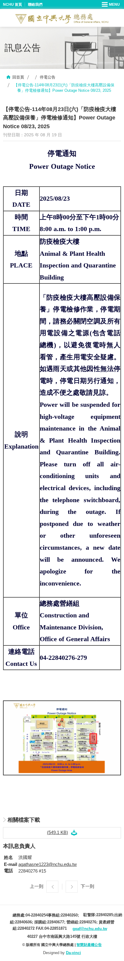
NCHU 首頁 (12, 4)
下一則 (87, 886)
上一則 (36, 886)
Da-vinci (73, 952)
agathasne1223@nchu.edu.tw (47, 864)
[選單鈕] (111, 4)
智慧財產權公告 (89, 945)
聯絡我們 (35, 4)
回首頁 (18, 77)
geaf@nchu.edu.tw (90, 928)
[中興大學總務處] (62, 19)
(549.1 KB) (57, 832)
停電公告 (47, 77)
